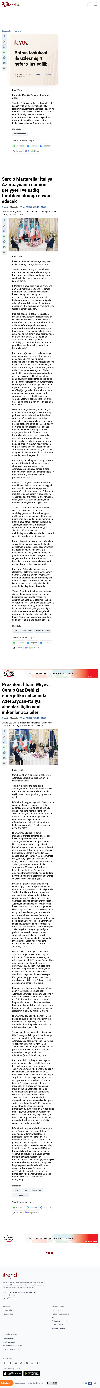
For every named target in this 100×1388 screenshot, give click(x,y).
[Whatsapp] (5, 1363)
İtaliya (16, 1190)
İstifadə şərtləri (8, 1338)
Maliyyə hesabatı (58, 1328)
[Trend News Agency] (10, 1276)
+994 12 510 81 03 (9, 1295)
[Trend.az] (11, 5)
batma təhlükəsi (20, 134)
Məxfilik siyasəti (9, 1342)
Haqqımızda (56, 1310)
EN (86, 1383)
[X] (16, 1363)
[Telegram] (26, 1363)
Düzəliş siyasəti (57, 1325)
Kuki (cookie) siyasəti (11, 1349)
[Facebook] (10, 1363)
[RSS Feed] (37, 1363)
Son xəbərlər (7, 1310)
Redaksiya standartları (60, 1321)
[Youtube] (21, 1363)
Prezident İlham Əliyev (23, 631)
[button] (4, 36)
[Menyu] (95, 4)
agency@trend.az (9, 1298)
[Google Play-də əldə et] (31, 1373)
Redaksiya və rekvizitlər (60, 1314)
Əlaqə (54, 1317)
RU (95, 1383)
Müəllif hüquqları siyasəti (12, 1345)
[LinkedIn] (32, 1363)
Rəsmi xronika (8, 1314)
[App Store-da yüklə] (12, 1373)
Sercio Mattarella (43, 631)
